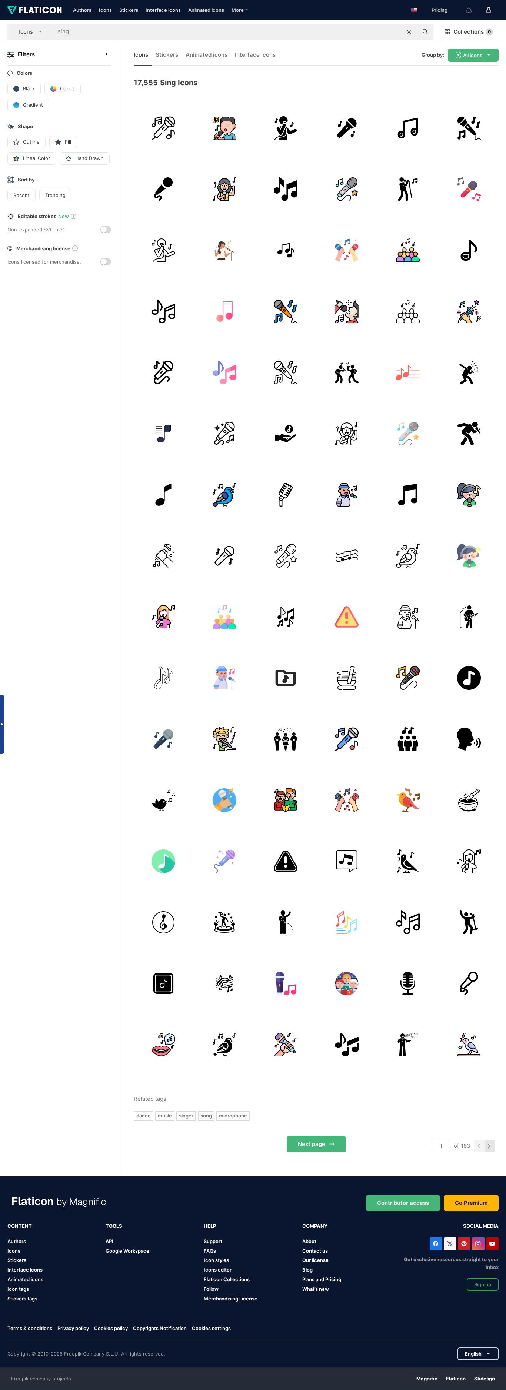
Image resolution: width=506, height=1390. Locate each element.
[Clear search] (409, 32)
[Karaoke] (469, 128)
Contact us (315, 1251)
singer (186, 1116)
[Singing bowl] (346, 678)
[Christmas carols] (285, 800)
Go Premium (471, 1202)
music (165, 1116)
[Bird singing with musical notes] (163, 800)
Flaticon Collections (227, 1279)
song (206, 1116)
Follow (211, 1289)
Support (213, 1241)
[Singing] (224, 128)
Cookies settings (211, 1328)
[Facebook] (436, 1243)
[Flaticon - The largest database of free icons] (34, 10)
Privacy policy (73, 1328)
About (309, 1241)
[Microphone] (163, 128)
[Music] (285, 189)
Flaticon (456, 1378)
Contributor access (403, 1202)
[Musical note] (163, 311)
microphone (233, 1116)
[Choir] (408, 250)
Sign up (482, 1284)
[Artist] (469, 372)
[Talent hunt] (224, 922)
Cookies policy (111, 1328)
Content (19, 1226)
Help (210, 1226)
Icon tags (18, 1289)
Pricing (439, 10)
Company (314, 1226)
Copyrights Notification (160, 1328)
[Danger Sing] (285, 861)
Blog (307, 1270)
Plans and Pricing (321, 1279)
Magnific (426, 1378)
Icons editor (218, 1270)
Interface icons (163, 10)
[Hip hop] (469, 433)
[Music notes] (163, 678)
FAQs (210, 1251)
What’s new (315, 1289)
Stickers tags (22, 1299)
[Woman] (163, 617)
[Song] (285, 739)
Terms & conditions (29, 1328)
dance (143, 1116)
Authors (82, 10)
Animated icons (206, 10)
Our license (315, 1260)
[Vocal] (285, 128)
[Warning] (346, 617)
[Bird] (224, 494)
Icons (105, 10)
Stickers (128, 10)
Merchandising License (230, 1299)
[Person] (285, 922)
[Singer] (408, 189)
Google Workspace (127, 1251)
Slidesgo (484, 1378)
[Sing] (224, 739)
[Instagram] (478, 1243)
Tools (114, 1226)
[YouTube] (492, 1243)
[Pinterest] (464, 1243)
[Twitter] (450, 1243)
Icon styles (216, 1260)
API (109, 1241)
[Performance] (346, 372)
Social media (481, 1226)
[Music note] (408, 128)
